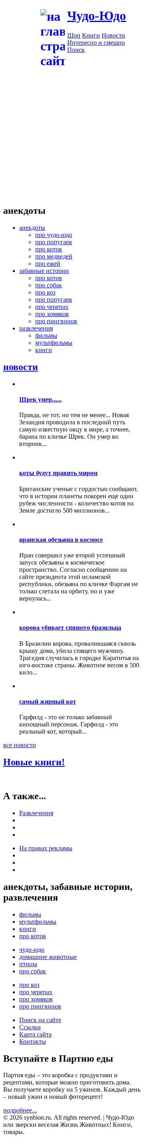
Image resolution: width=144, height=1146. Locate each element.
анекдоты (32, 227)
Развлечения (36, 813)
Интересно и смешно (96, 42)
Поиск (76, 49)
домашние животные (48, 956)
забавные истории (44, 270)
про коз (45, 292)
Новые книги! (34, 762)
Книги (91, 35)
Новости (113, 35)
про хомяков (52, 313)
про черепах (51, 306)
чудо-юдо (31, 949)
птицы (28, 964)
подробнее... (20, 1110)
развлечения (36, 328)
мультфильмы (53, 342)
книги (43, 349)
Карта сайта (35, 1034)
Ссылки (30, 1027)
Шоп (73, 35)
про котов (48, 249)
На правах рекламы (45, 848)
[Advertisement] (72, 141)
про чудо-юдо (53, 234)
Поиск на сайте (40, 1020)
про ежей (47, 263)
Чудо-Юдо (96, 15)
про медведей (53, 256)
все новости (19, 745)
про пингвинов (56, 321)
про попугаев (53, 242)
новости (20, 367)
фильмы (46, 335)
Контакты (32, 1041)
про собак (48, 285)
